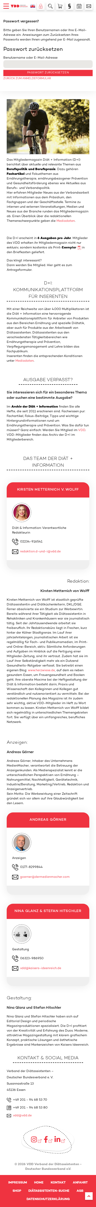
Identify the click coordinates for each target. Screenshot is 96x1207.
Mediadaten (65, 221)
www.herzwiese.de (41, 670)
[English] (32, 6)
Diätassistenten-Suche (48, 1191)
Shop (17, 1191)
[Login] (41, 6)
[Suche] (50, 6)
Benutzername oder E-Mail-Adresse (30, 58)
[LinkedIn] (59, 1139)
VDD (81, 430)
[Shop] (60, 6)
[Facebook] (48, 1139)
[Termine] (79, 6)
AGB (80, 1191)
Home (39, 1182)
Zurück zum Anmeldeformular (27, 78)
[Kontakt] (89, 6)
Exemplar (69, 247)
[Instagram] (36, 1139)
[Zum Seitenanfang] (89, 1196)
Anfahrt (80, 1182)
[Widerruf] (69, 6)
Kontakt (58, 1182)
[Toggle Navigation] (6, 6)
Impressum (17, 1182)
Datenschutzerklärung (48, 1199)
